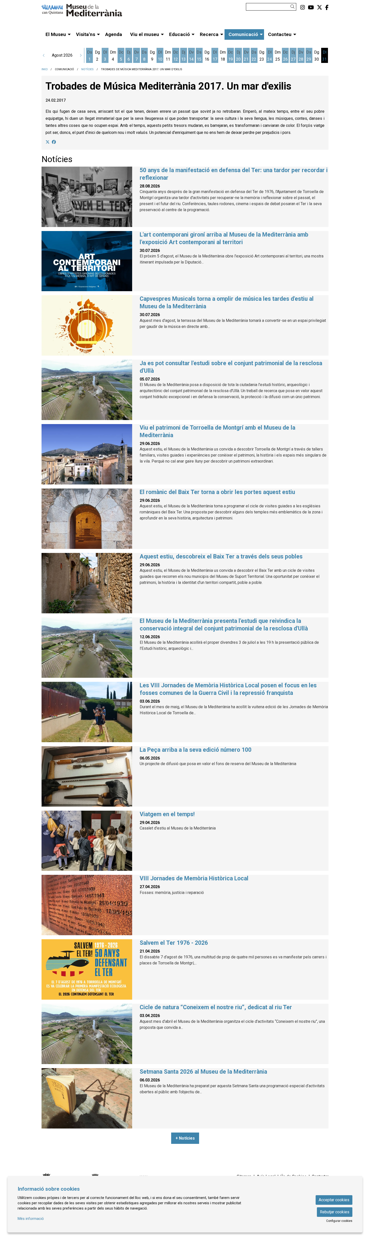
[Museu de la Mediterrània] (87, 12)
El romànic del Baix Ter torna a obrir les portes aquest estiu (217, 492)
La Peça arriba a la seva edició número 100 (195, 749)
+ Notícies (185, 1138)
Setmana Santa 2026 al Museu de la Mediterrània (203, 1071)
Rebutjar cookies (334, 1212)
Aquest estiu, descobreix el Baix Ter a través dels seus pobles (221, 556)
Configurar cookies (339, 1220)
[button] (293, 6)
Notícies (87, 69)
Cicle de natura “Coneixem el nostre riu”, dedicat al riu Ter (216, 1007)
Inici (45, 69)
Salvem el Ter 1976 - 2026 (174, 943)
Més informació (31, 1218)
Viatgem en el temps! (167, 814)
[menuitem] (302, 8)
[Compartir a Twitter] (48, 142)
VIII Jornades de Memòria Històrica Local (194, 878)
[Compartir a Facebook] (54, 142)
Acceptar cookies (334, 1199)
